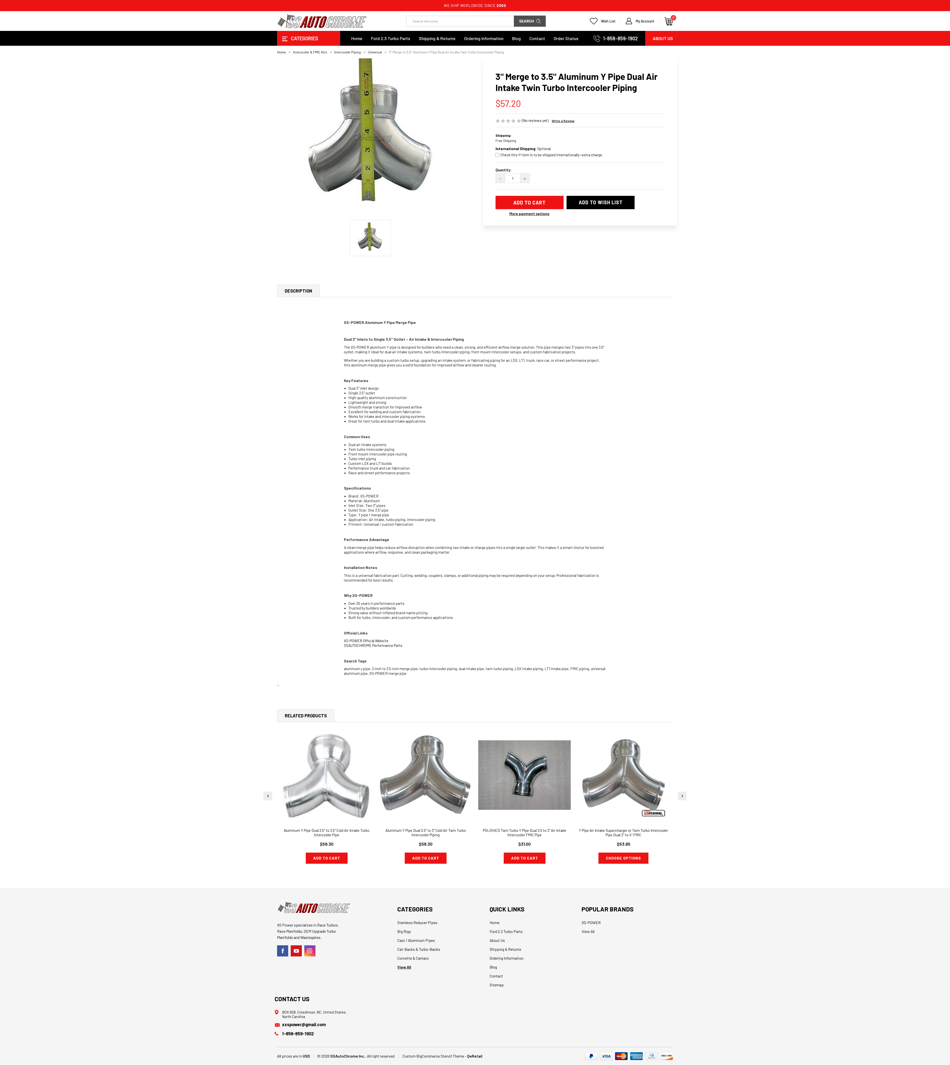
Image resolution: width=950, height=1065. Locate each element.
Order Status (566, 38)
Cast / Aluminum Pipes (416, 940)
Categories (304, 38)
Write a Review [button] (563, 121)
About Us (663, 38)
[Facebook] (282, 950)
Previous (267, 796)
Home (356, 38)
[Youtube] (296, 950)
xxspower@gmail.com (304, 1024)
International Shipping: (523, 148)
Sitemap (497, 984)
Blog (516, 38)
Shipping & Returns (437, 38)
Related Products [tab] (306, 715)
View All (404, 967)
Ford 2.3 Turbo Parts (390, 38)
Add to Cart (326, 858)
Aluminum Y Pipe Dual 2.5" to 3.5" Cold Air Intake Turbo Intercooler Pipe (326, 832)
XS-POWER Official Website (366, 640)
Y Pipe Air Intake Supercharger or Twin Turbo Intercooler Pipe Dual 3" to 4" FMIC (623, 832)
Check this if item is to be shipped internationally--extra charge (551, 155)
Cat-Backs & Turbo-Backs (418, 949)
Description (298, 291)
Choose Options (623, 858)
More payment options (529, 213)
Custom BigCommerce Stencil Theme (433, 1056)
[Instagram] (309, 950)
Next (682, 796)
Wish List (608, 21)
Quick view (326, 767)
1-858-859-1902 (620, 38)
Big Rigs (404, 931)
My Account (645, 21)
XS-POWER (591, 922)
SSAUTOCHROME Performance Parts (373, 645)
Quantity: (503, 170)
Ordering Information (483, 38)
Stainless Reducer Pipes (417, 922)
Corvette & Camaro (413, 958)
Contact (537, 38)
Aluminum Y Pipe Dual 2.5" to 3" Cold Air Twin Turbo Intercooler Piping (425, 832)
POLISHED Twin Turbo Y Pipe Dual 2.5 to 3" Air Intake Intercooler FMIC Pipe (524, 832)
